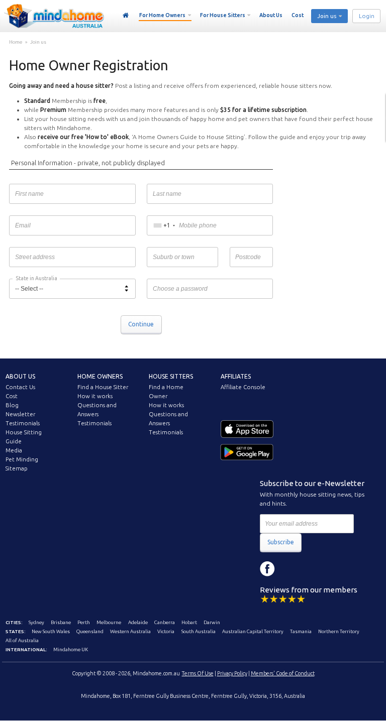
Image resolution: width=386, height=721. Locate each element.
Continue (141, 324)
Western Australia (130, 631)
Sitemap (17, 468)
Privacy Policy (232, 673)
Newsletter (20, 414)
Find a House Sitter (102, 387)
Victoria (165, 631)
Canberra (164, 622)
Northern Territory (338, 631)
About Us (270, 15)
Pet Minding (22, 459)
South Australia (198, 631)
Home (126, 16)
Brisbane (61, 622)
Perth (83, 622)
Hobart (189, 622)
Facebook (267, 568)
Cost (298, 15)
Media (14, 450)
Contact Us (20, 387)
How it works (95, 396)
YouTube (312, 568)
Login (366, 16)
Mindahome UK (70, 649)
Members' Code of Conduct (283, 673)
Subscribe (280, 542)
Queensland (90, 631)
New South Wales (51, 631)
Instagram (290, 568)
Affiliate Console (243, 387)
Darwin (212, 622)
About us (20, 376)
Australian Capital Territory (252, 631)
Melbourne (108, 622)
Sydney (36, 622)
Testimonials (23, 423)
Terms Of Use (198, 673)
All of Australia (22, 640)
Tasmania (301, 631)
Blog (12, 405)
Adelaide (138, 622)
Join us (38, 42)
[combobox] (164, 225)
